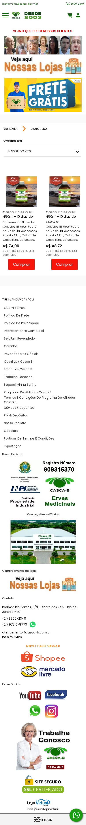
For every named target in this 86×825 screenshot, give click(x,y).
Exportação (12, 446)
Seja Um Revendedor (20, 338)
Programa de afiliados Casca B (27, 392)
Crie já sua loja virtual (43, 809)
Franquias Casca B (18, 369)
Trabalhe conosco (18, 377)
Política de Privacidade (21, 323)
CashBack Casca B (18, 361)
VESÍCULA (10, 128)
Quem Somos (14, 308)
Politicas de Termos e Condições (29, 438)
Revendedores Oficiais (21, 354)
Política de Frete (16, 315)
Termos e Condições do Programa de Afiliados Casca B (40, 399)
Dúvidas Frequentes (19, 407)
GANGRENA (38, 129)
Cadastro (11, 431)
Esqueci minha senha (20, 384)
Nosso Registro (15, 423)
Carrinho (10, 346)
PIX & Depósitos (16, 415)
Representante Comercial (24, 331)
